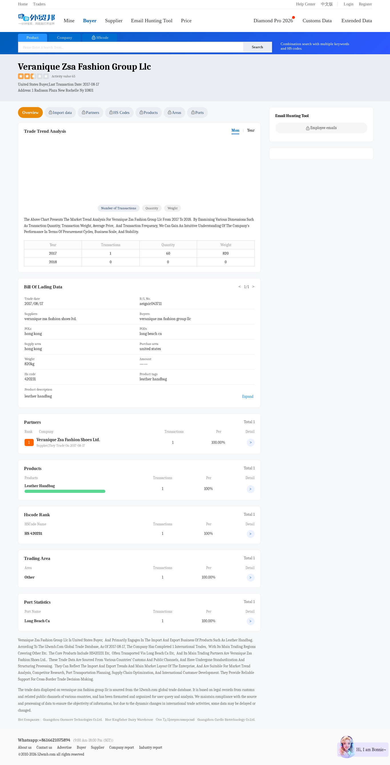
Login (348, 4)
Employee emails (323, 128)
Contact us (44, 747)
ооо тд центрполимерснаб (175, 720)
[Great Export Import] (36, 19)
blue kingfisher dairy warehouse (129, 720)
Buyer (90, 20)
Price (186, 20)
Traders (39, 4)
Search (257, 47)
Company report (121, 747)
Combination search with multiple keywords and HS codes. (315, 46)
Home (23, 4)
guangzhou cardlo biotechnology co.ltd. (226, 720)
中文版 (327, 4)
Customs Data (317, 20)
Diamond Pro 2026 (273, 20)
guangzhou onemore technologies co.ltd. (72, 720)
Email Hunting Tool (151, 20)
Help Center (305, 4)
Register (365, 4)
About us (24, 747)
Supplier (113, 20)
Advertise (64, 747)
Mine (69, 20)
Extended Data (356, 20)
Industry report (150, 747)
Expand (248, 396)
